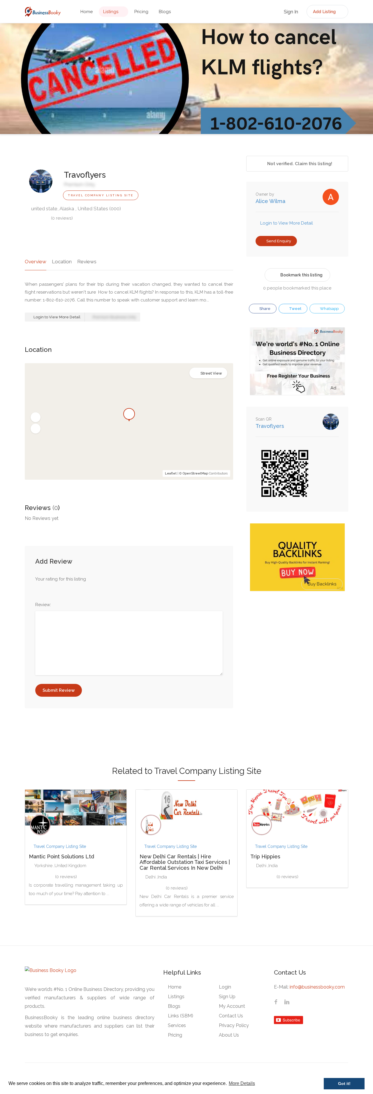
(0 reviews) (62, 218)
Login (225, 987)
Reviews (86, 261)
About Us (229, 1035)
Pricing (141, 11)
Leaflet (171, 473)
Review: (43, 604)
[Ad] (297, 361)
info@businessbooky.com (317, 987)
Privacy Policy (234, 1025)
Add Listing (325, 11)
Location (62, 261)
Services (177, 1025)
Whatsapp (329, 308)
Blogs (165, 11)
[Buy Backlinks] (297, 557)
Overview (35, 261)
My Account (232, 1006)
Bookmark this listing (301, 275)
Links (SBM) (180, 1016)
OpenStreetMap (195, 473)
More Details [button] (242, 1083)
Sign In (290, 12)
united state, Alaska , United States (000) (75, 208)
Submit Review (59, 690)
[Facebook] (275, 1002)
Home (86, 11)
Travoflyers (270, 426)
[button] (36, 417)
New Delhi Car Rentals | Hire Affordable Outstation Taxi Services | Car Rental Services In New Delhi (185, 862)
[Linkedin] (286, 1002)
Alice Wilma (270, 201)
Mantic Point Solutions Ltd (61, 856)
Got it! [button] (344, 1083)
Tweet (294, 308)
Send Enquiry (278, 241)
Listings (110, 11)
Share (264, 308)
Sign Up (227, 996)
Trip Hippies (265, 856)
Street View (211, 373)
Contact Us (231, 1016)
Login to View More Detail (56, 317)
